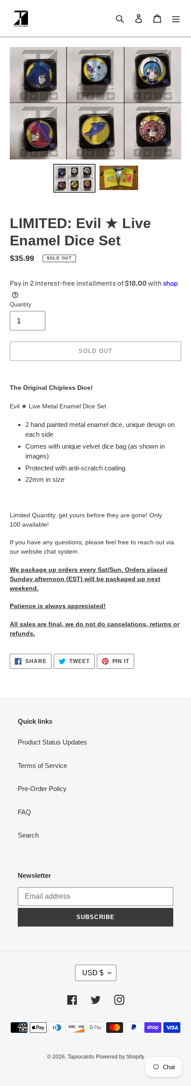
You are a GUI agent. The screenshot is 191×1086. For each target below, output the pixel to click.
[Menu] (176, 18)
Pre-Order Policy (42, 788)
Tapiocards (81, 1057)
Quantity (21, 304)
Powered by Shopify (120, 1057)
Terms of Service (42, 765)
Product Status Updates (52, 742)
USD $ (92, 973)
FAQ (24, 812)
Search (28, 835)
